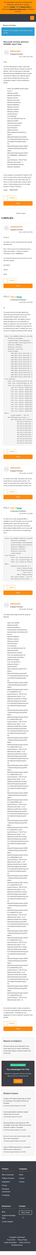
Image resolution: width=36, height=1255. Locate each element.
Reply (18, 203)
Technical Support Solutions (12, 1105)
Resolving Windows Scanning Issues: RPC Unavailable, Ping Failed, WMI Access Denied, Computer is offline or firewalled (17, 1125)
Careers (21, 1182)
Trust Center (11, 1240)
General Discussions (10, 1116)
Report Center (14, 190)
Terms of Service (24, 1242)
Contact (21, 1178)
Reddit (13, 7)
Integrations (6, 1182)
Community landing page (17, 9)
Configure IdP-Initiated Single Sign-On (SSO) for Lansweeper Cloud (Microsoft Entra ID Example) (17, 1101)
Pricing (4, 1185)
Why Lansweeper (8, 1174)
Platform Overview (8, 1178)
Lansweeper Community (10, 18)
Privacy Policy (22, 1240)
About (21, 1174)
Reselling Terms (17, 1245)
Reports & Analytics (9, 25)
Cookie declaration (10, 1242)
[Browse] (2, 18)
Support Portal (25, 7)
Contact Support (7, 1221)
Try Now (18, 1081)
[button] (5, 198)
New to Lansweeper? (18, 1065)
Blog (3, 1212)
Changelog (6, 1195)
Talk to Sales (25, 1212)
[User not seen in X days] (29, 213)
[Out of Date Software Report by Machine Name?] (33, 213)
